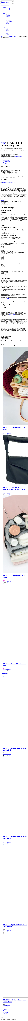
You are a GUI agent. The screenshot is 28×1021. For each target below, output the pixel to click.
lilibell (9, 434)
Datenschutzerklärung (7, 1013)
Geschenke (8, 15)
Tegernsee (8, 10)
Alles (7, 28)
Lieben (7, 30)
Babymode (8, 16)
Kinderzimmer (9, 21)
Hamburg (8, 9)
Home (7, 22)
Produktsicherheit (6, 161)
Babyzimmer (8, 20)
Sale (6, 157)
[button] (10, 154)
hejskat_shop (12, 314)
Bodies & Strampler (13, 36)
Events (4, 7)
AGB (4, 1014)
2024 (7, 11)
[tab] (15, 160)
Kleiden (7, 31)
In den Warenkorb (7, 433)
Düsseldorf (8, 8)
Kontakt (4, 1009)
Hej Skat (2, 200)
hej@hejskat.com (8, 298)
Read (4, 27)
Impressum (5, 1012)
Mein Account (6, 1010)
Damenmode (8, 18)
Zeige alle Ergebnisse (5, 2)
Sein (7, 29)
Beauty (7, 24)
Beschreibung (6, 160)
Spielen (7, 23)
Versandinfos (5, 163)
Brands (7, 14)
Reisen (7, 34)
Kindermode (8, 17)
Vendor (4, 162)
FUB (3, 143)
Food (7, 26)
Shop (4, 13)
